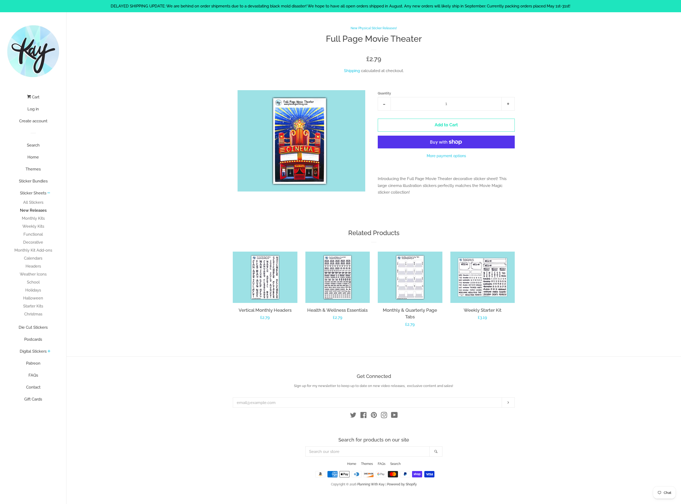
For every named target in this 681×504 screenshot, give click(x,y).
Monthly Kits (33, 218)
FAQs (33, 375)
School (33, 282)
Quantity (384, 93)
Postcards (33, 339)
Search (33, 145)
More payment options (446, 156)
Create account (33, 121)
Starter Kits (33, 306)
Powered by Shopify (402, 484)
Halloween (33, 298)
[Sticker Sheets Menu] (48, 193)
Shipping (352, 70)
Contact (33, 387)
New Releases (33, 210)
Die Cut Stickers (33, 327)
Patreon (33, 363)
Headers (33, 266)
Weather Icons (33, 274)
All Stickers (33, 202)
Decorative (33, 242)
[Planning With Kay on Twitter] (353, 416)
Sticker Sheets (33, 193)
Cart (35, 97)
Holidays (33, 290)
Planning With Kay (371, 484)
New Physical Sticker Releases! (374, 28)
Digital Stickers (33, 351)
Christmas (33, 314)
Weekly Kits (33, 226)
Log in (33, 109)
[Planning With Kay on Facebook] (363, 416)
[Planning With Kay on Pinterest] (374, 416)
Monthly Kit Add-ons (33, 250)
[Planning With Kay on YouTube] (394, 416)
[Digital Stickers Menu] (49, 351)
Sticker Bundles (33, 181)
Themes (33, 169)
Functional (33, 234)
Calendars (33, 258)
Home (33, 157)
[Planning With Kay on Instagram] (384, 416)
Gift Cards (33, 399)
